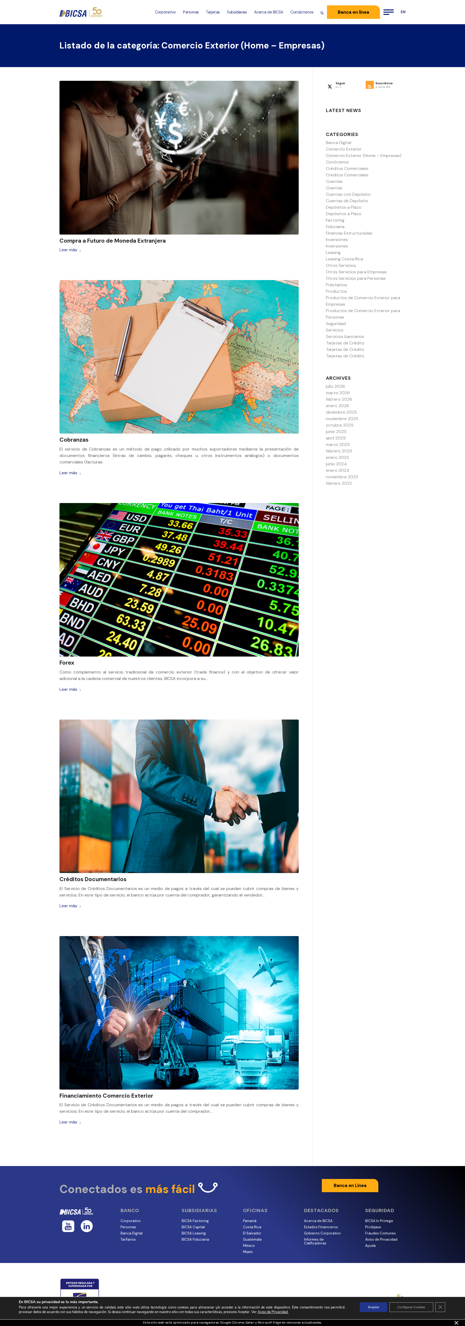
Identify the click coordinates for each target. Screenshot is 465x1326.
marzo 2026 (338, 393)
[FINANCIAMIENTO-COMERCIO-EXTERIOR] (179, 1013)
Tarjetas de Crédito (345, 343)
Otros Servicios (341, 265)
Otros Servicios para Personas (356, 278)
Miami (248, 1252)
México (249, 1245)
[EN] (401, 12)
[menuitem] (165, 12)
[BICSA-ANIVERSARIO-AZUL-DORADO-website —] (81, 12)
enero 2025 (337, 457)
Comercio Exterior (344, 149)
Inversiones (337, 239)
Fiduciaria (335, 226)
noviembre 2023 (342, 477)
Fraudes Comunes (380, 1233)
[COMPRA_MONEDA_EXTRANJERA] (179, 158)
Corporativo (131, 1221)
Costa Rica (252, 1227)
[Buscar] (322, 12)
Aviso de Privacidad (381, 1239)
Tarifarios (128, 1239)
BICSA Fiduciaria (195, 1239)
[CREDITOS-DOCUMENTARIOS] (179, 796)
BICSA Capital (193, 1227)
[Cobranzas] (179, 357)
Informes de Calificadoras (315, 1241)
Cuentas (334, 181)
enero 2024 (337, 470)
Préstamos (336, 285)
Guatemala (252, 1239)
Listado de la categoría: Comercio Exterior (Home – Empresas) (192, 45)
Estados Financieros (321, 1227)
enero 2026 (337, 406)
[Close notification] (456, 1323)
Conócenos (337, 162)
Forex (66, 663)
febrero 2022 (339, 483)
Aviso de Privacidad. (273, 1312)
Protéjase (373, 1227)
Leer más (68, 250)
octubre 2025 (340, 425)
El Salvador (252, 1233)
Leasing (333, 252)
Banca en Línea (350, 1185)
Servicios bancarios (345, 336)
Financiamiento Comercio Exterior (106, 1096)
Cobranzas (74, 440)
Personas (128, 1227)
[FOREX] (179, 580)
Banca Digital (338, 142)
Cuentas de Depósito (347, 201)
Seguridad (336, 323)
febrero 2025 (339, 451)
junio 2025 (336, 431)
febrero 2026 (339, 399)
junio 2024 (336, 464)
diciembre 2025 (341, 412)
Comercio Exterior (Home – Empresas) (363, 155)
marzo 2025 (338, 444)
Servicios (334, 330)
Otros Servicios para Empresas (356, 272)
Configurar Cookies (411, 1307)
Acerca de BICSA (318, 1221)
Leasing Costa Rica (344, 259)
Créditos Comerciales (347, 168)
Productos (336, 291)
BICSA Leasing (194, 1233)
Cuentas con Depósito (348, 194)
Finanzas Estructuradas (349, 233)
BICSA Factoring (195, 1221)
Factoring (335, 220)
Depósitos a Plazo (343, 207)
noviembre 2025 (342, 418)
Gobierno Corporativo (322, 1233)
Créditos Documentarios (92, 879)
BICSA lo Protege (379, 1221)
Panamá (249, 1221)
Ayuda (370, 1245)
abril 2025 (336, 438)
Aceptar (373, 1307)
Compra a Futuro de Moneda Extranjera (112, 241)
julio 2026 (335, 386)
